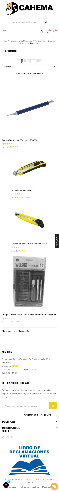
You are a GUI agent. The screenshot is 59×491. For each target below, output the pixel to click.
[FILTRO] (57, 245)
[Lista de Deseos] (48, 32)
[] (6, 485)
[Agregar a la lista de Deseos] (33, 132)
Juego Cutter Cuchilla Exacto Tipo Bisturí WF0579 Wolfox (29, 314)
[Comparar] (40, 132)
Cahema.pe (29, 479)
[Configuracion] (42, 31)
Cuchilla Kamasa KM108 (23, 190)
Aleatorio (30, 66)
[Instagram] (12, 437)
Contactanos (10, 487)
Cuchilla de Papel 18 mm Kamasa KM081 (29, 244)
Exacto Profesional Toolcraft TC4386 (19, 140)
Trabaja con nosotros (29, 487)
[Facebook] (3, 437)
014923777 (17, 366)
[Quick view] (26, 132)
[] (19, 132)
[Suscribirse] (53, 405)
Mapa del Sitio (48, 487)
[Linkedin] (7, 437)
